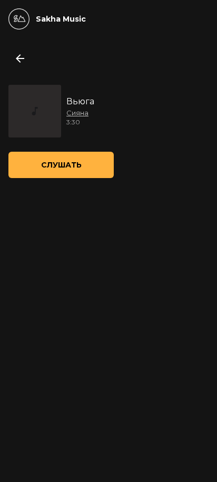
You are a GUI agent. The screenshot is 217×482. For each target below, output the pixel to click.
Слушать (61, 165)
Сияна (77, 113)
